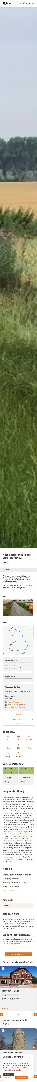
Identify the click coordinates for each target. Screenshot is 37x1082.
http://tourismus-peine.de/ (16, 707)
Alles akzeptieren (21, 1077)
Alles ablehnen (8, 1077)
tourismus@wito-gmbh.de (16, 705)
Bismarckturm (9, 919)
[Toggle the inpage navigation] (4, 570)
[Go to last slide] (4, 607)
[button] (33, 3)
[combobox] (18, 719)
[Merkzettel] (24, 3)
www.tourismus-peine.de (11, 944)
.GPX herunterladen (17, 954)
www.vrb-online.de (9, 890)
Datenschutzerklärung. (17, 1070)
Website (18, 715)
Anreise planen (18, 719)
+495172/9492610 (13, 702)
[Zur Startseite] (12, 3)
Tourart (6, 905)
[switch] (3, 968)
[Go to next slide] (31, 607)
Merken (18, 724)
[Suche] (26, 3)
